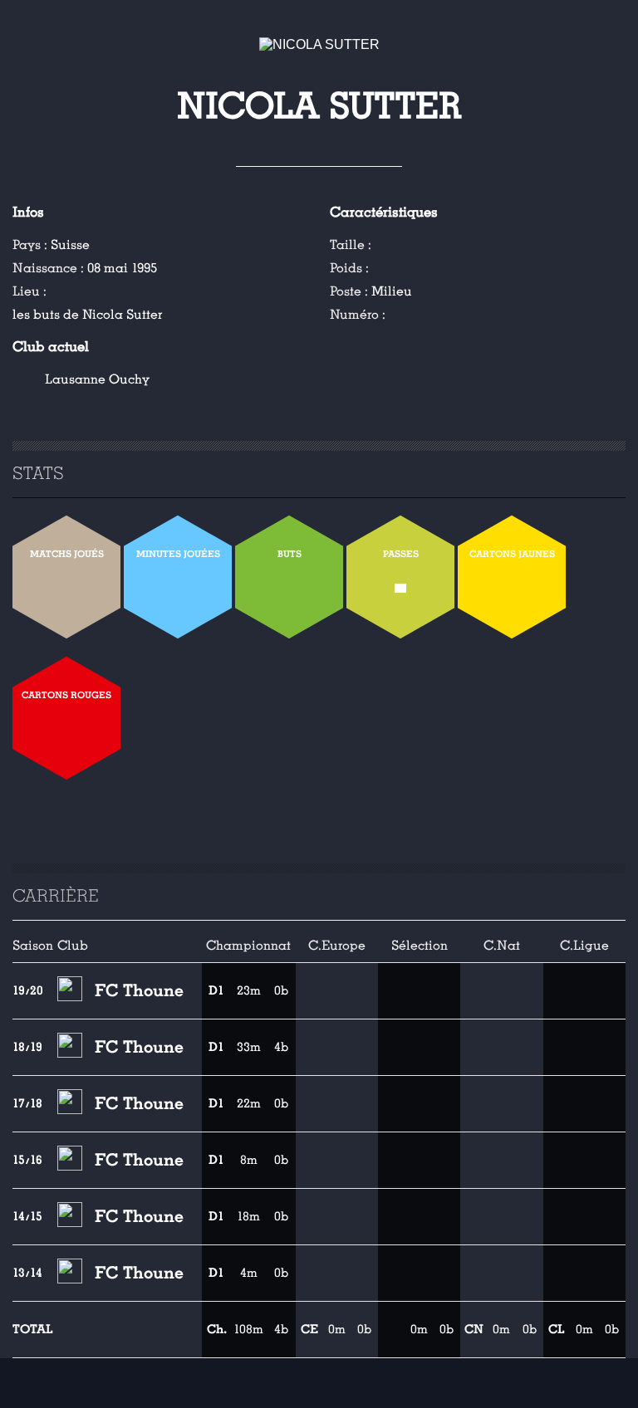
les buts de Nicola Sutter (87, 314)
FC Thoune (139, 990)
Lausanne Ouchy (97, 379)
